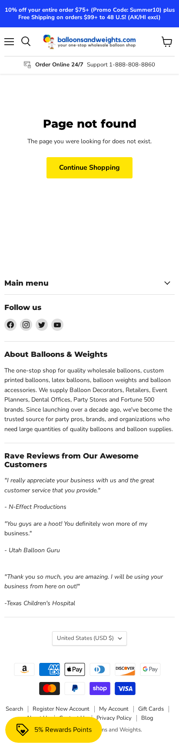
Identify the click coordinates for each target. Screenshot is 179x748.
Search (14, 709)
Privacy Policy (114, 718)
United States (85, 638)
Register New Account (61, 709)
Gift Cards (151, 709)
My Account (114, 709)
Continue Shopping (89, 167)
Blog (147, 718)
